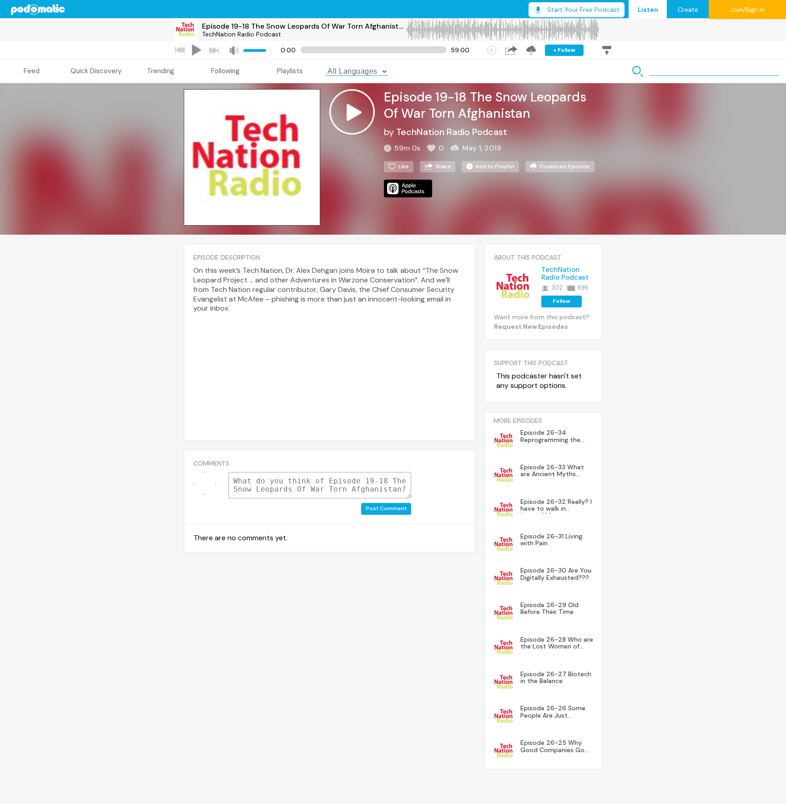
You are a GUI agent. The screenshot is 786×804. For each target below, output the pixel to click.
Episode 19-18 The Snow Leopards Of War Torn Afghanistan (304, 26)
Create (688, 9)
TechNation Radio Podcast (241, 34)
